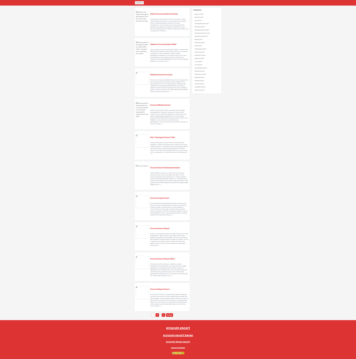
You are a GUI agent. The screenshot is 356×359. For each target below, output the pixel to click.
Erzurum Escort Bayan (202, 30)
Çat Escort (198, 20)
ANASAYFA (139, 3)
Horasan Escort (200, 42)
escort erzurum (178, 348)
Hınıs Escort (198, 39)
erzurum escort (178, 328)
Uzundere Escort (200, 87)
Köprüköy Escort (200, 55)
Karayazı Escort (200, 52)
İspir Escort (198, 45)
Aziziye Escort (199, 17)
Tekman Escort (199, 80)
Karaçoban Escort (200, 49)
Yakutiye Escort (200, 90)
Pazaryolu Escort (200, 74)
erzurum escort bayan (178, 335)
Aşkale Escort (199, 14)
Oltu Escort (198, 61)
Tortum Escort (199, 84)
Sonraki (169, 315)
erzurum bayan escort (178, 341)
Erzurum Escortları (201, 36)
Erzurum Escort (200, 26)
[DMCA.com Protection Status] (178, 354)
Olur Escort (198, 65)
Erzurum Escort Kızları (202, 33)
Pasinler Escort (200, 71)
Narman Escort (199, 58)
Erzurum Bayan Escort (202, 23)
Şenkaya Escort (199, 77)
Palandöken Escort (201, 68)
